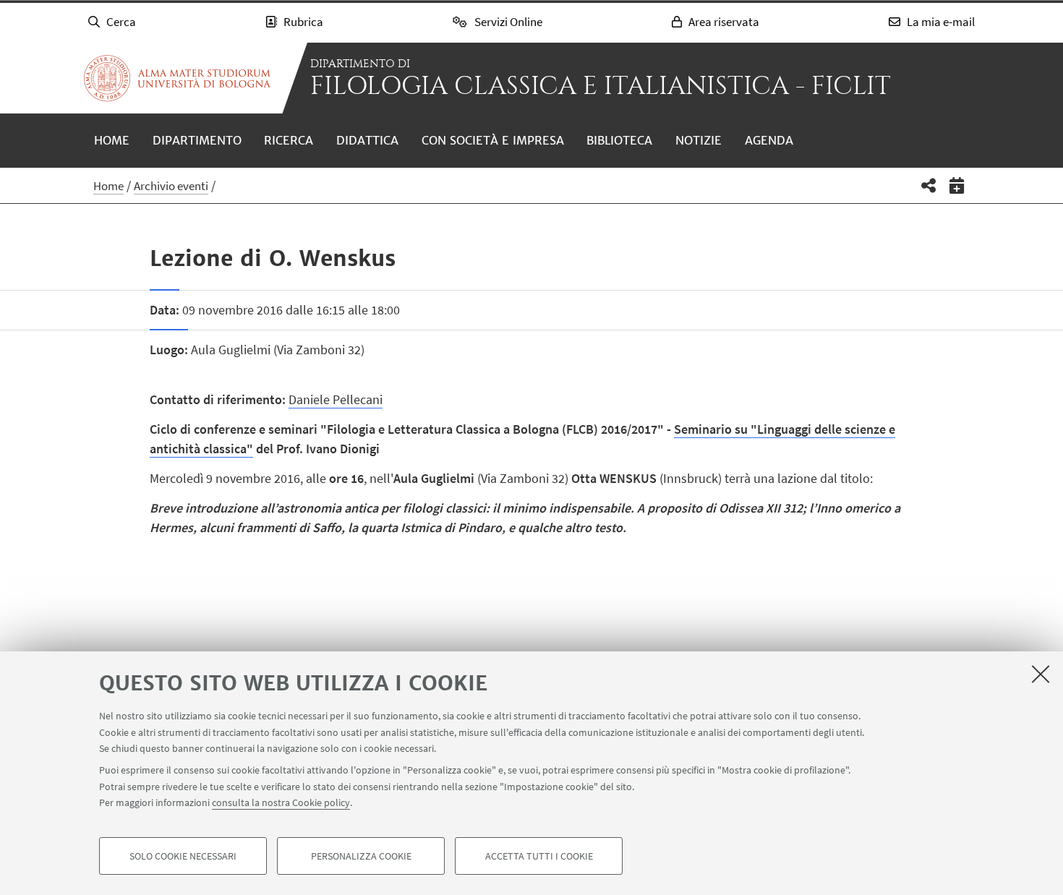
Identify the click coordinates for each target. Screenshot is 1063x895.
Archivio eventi (171, 186)
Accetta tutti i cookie (539, 855)
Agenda (769, 140)
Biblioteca (619, 140)
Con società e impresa (493, 140)
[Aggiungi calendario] (957, 185)
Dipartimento (197, 140)
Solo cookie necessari (182, 855)
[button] (929, 185)
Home (111, 140)
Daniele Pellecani (336, 399)
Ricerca (288, 140)
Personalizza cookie (361, 855)
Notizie (698, 140)
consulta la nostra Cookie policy (281, 802)
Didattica (367, 140)
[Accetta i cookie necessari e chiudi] (1040, 673)
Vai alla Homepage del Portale (177, 78)
